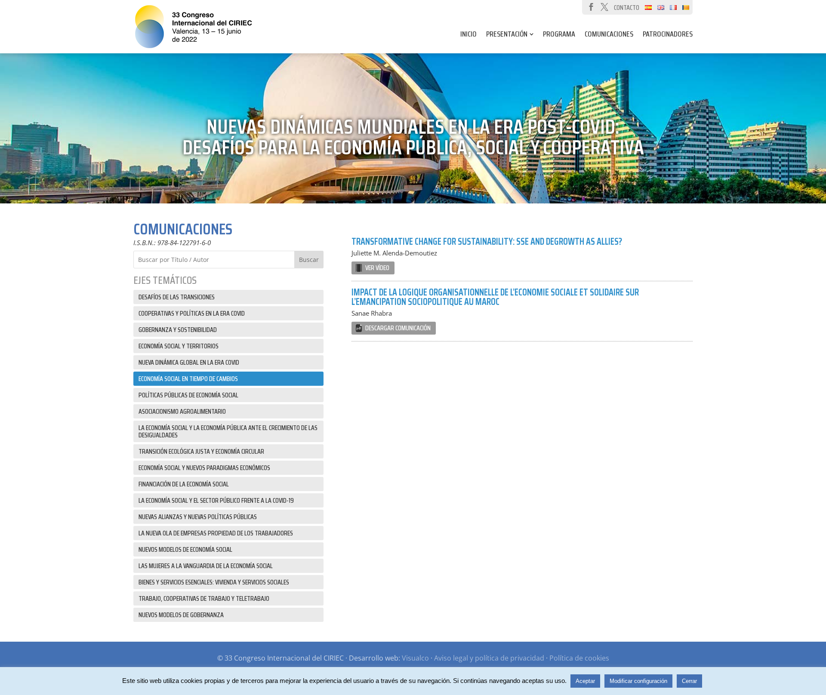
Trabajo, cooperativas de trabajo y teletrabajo (204, 598)
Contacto (626, 7)
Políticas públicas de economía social (188, 395)
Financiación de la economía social (184, 484)
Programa (559, 35)
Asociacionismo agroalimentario (182, 411)
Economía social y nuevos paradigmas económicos (204, 467)
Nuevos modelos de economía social (185, 549)
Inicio (468, 35)
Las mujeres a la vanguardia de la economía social (206, 565)
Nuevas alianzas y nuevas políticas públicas (198, 516)
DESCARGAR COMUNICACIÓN (398, 328)
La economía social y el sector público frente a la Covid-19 (216, 500)
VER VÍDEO (377, 267)
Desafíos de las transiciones (177, 297)
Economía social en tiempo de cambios (188, 378)
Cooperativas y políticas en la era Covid (192, 313)
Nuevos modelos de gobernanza (181, 614)
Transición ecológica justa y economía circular (201, 451)
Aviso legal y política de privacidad (489, 658)
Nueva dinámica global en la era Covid (189, 362)
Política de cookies (579, 658)
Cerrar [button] (689, 681)
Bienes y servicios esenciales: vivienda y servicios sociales (214, 582)
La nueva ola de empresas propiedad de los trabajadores (216, 533)
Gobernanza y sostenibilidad (178, 329)
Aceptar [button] (585, 681)
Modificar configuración (638, 681)
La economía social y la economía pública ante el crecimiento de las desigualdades (228, 431)
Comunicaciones (609, 35)
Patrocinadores (668, 35)
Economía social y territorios (179, 346)
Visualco (415, 658)
